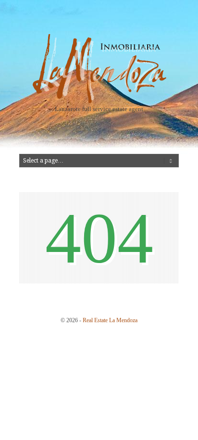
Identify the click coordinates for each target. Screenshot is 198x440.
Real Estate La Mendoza (110, 320)
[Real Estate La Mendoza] (99, 101)
